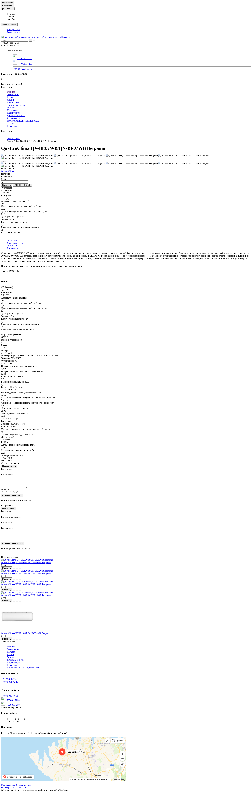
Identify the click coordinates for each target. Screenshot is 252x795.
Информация (13, 118)
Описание (12, 240)
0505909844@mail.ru (23, 69)
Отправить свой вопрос (12, 543)
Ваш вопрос (7, 528)
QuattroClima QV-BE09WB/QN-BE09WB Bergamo (26, 562)
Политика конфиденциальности (23, 667)
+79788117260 (25, 58)
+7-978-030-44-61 (9, 695)
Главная (11, 92)
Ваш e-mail (6, 522)
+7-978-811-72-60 (9, 679)
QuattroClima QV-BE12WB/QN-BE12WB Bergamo (26, 573)
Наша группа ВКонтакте (13, 787)
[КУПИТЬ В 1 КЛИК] (14, 568)
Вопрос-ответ (14, 248)
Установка (12, 107)
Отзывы (12, 245)
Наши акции (13, 102)
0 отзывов (7, 188)
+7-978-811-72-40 (9, 681)
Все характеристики (11, 232)
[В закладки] (2, 161)
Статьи (10, 123)
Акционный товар (16, 105)
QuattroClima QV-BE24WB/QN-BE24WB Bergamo (26, 595)
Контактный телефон (11, 517)
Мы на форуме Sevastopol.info (16, 785)
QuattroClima (13, 138)
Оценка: (5, 489)
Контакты (12, 126)
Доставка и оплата (16, 115)
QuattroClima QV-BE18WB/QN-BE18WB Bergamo (26, 584)
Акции (10, 99)
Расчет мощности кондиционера (23, 120)
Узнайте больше (9, 641)
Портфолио (12, 110)
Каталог (11, 97)
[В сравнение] (5, 161)
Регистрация (13, 32)
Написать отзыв (9, 466)
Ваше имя (6, 511)
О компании (13, 94)
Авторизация (13, 29)
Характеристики (15, 243)
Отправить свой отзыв (12, 495)
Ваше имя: (6, 469)
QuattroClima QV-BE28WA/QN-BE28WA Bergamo (25, 633)
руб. (7, 9)
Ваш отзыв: (7, 474)
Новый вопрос (8, 508)
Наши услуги (13, 113)
